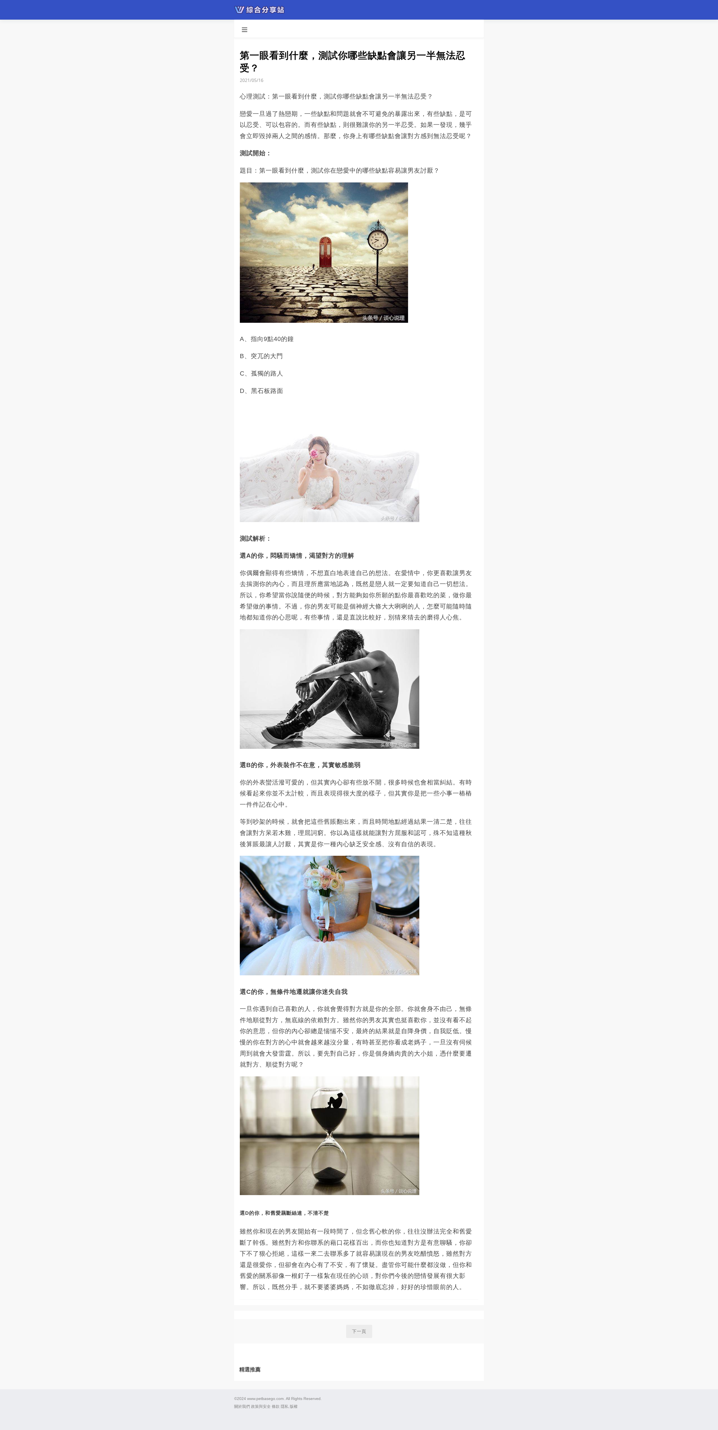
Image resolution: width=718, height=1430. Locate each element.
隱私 (285, 1406)
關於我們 (242, 1406)
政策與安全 (261, 1406)
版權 (294, 1406)
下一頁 (359, 1331)
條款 (276, 1406)
